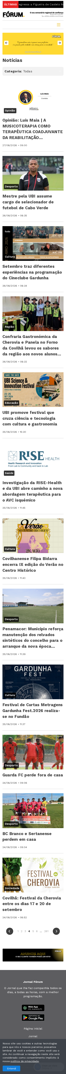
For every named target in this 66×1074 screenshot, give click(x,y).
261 (46, 931)
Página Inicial (33, 1028)
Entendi (11, 1068)
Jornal (33, 1036)
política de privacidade (25, 1061)
